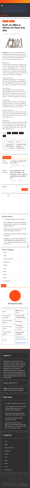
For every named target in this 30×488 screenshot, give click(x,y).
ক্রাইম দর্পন (15, 133)
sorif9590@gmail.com (21, 342)
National (5, 21)
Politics (12, 21)
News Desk (6, 33)
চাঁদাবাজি (21, 133)
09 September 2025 (15, 33)
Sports (4, 277)
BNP (9, 133)
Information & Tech (8, 258)
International (6, 262)
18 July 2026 (20, 180)
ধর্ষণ (4, 136)
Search (4, 186)
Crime (4, 252)
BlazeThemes (24, 485)
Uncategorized (6, 281)
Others (4, 271)
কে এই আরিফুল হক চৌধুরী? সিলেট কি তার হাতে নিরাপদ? (14, 219)
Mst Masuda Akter (15, 165)
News (4, 268)
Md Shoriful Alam (15, 304)
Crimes (5, 255)
